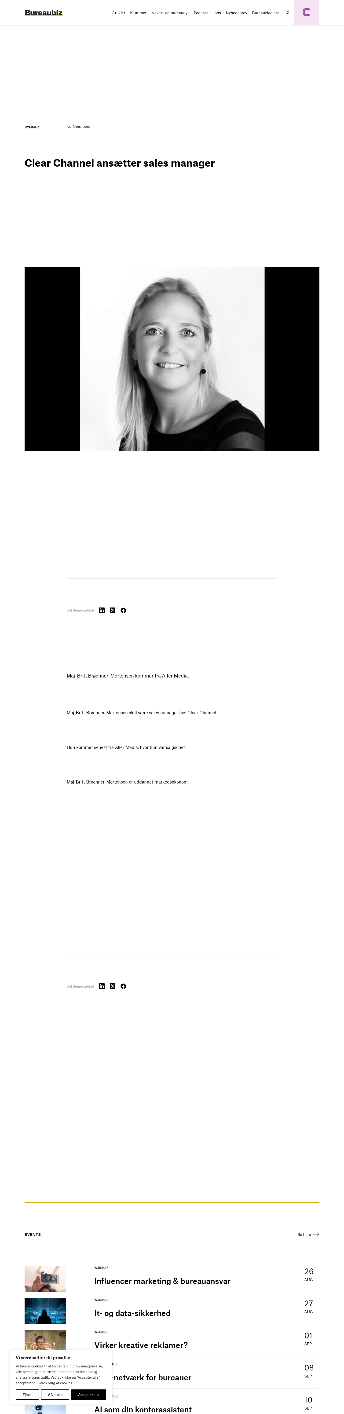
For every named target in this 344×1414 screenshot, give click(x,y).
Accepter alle (88, 1394)
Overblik (32, 126)
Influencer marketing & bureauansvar (162, 1281)
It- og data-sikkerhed (132, 1313)
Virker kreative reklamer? (141, 1345)
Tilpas (27, 1394)
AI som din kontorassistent (143, 1409)
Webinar (101, 1267)
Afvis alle (55, 1394)
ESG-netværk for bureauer (142, 1377)
